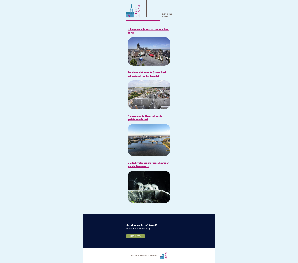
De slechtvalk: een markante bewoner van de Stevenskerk (148, 164)
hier (136, 255)
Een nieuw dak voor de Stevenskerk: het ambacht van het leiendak (147, 74)
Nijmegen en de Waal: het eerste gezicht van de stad (145, 117)
